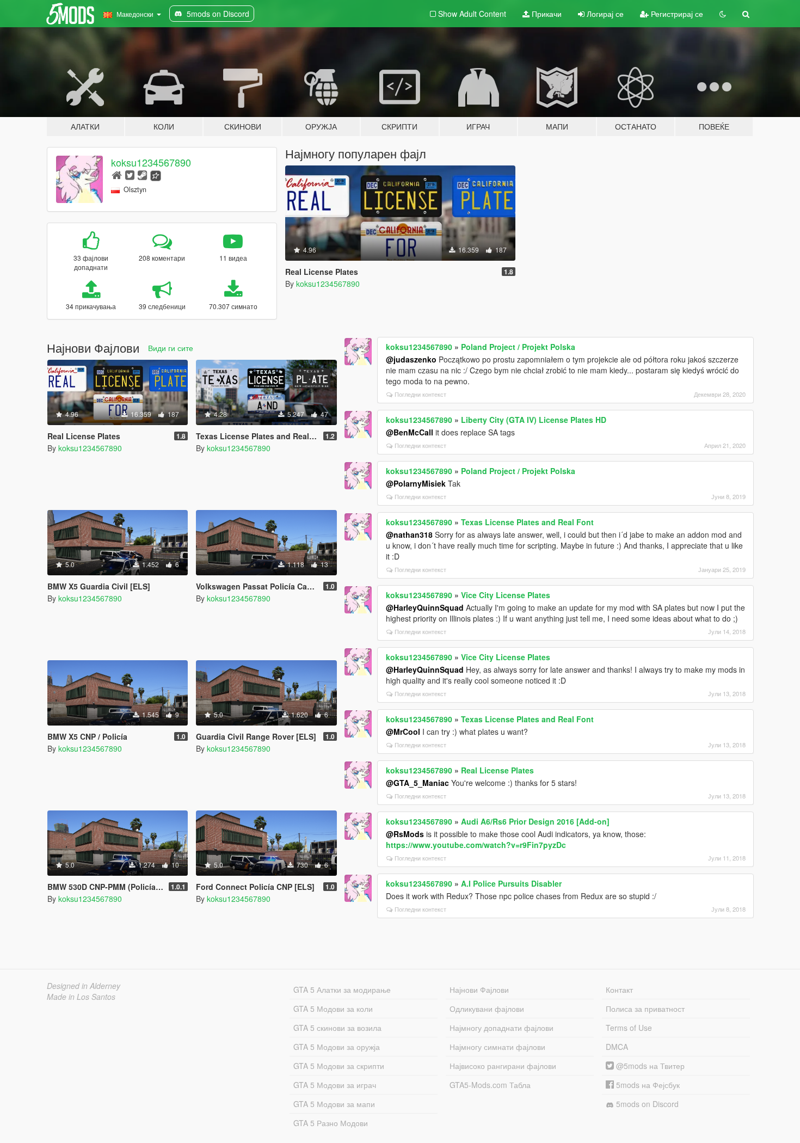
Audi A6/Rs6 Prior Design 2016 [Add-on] (535, 821)
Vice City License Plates (505, 594)
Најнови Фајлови (479, 989)
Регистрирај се (676, 13)
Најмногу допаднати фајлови (501, 1027)
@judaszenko (411, 359)
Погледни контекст (420, 394)
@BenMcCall (409, 432)
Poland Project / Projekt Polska (518, 346)
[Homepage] (116, 174)
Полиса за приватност (645, 1008)
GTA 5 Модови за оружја (336, 1046)
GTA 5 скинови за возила (337, 1027)
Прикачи (546, 13)
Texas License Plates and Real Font (527, 522)
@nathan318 (409, 534)
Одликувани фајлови (487, 1008)
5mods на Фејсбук (647, 1084)
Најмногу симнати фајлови (497, 1046)
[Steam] (142, 174)
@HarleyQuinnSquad (425, 607)
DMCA (617, 1046)
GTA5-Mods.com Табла (490, 1084)
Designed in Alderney (83, 985)
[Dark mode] (722, 13)
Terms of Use (629, 1027)
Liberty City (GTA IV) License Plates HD (533, 419)
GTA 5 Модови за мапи (334, 1103)
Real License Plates (497, 770)
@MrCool (403, 731)
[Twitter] (130, 174)
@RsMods (405, 833)
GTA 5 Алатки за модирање (342, 989)
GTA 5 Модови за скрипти (338, 1065)
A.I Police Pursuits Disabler (511, 883)
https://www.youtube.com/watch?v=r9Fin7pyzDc (476, 844)
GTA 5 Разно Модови (330, 1122)
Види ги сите (170, 347)
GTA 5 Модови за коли (333, 1008)
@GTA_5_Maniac (417, 782)
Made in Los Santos (81, 996)
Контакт (619, 989)
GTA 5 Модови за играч (334, 1084)
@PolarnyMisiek (416, 483)
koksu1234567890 (151, 162)
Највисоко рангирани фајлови (503, 1065)
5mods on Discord (646, 1103)
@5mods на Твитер (649, 1065)
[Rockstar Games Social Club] (156, 174)
